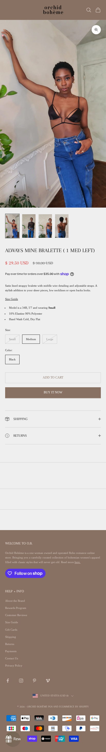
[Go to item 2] (29, 226)
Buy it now (53, 392)
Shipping (10, 636)
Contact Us (11, 658)
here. (78, 562)
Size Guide (11, 298)
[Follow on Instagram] (21, 680)
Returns (9, 644)
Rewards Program (15, 607)
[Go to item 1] (12, 226)
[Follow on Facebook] (7, 680)
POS (50, 706)
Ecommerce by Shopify (74, 706)
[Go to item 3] (45, 226)
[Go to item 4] (62, 226)
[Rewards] (13, 739)
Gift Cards (11, 629)
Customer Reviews (16, 615)
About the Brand (15, 600)
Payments (10, 651)
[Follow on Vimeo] (47, 680)
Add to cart (53, 377)
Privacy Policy (13, 665)
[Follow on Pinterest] (34, 680)
